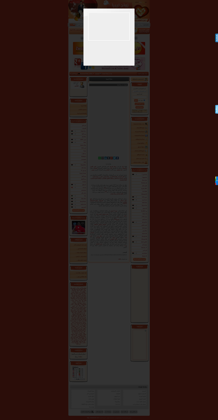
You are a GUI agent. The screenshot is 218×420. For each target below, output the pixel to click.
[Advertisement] (109, 26)
